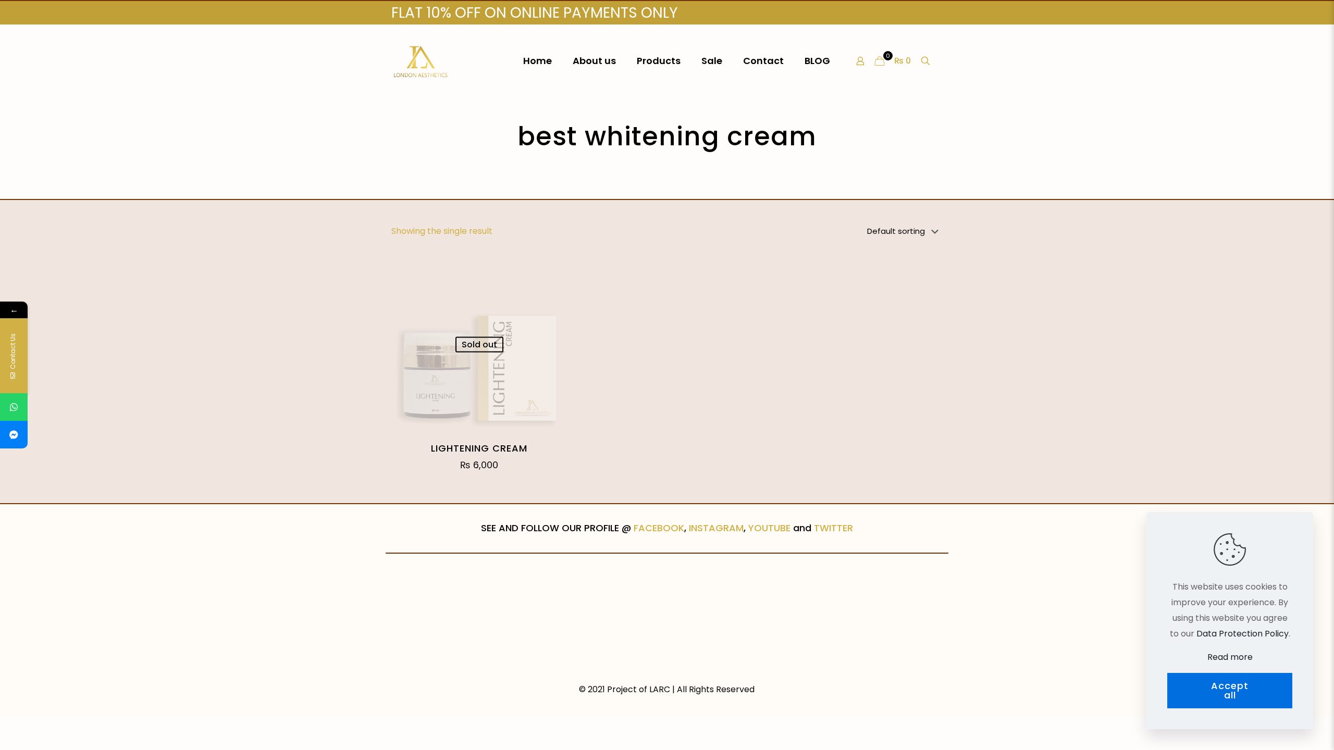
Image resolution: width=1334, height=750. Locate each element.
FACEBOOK (659, 527)
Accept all (1230, 690)
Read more (1230, 657)
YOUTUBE (769, 527)
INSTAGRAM (716, 527)
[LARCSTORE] (420, 60)
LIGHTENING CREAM (479, 448)
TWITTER (833, 527)
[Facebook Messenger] (14, 434)
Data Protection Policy (1242, 634)
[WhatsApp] (14, 407)
